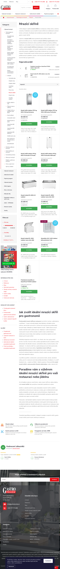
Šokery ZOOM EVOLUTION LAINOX (10, 54)
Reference (11, 1)
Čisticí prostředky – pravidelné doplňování (9, 347)
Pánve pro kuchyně (10, 157)
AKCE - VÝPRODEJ (8, 203)
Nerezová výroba (8, 206)
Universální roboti (11, 118)
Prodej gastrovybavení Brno (9, 309)
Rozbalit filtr (8, 240)
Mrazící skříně (12, 92)
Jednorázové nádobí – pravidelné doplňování (9, 343)
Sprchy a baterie (9, 166)
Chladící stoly (12, 81)
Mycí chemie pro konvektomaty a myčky (11, 140)
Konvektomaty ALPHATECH (10, 67)
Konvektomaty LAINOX (10, 36)
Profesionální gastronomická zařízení (10, 313)
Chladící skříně (12, 83)
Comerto (57, 566)
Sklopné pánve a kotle (11, 121)
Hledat (36, 7)
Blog (17, 1)
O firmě (5, 1)
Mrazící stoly (11, 95)
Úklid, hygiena (7, 186)
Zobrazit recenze (16, 448)
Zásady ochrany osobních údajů (33, 510)
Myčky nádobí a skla (10, 103)
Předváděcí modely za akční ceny (9, 198)
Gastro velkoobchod (9, 317)
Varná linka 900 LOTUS (10, 125)
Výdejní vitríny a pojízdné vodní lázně (10, 111)
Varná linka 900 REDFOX (10, 132)
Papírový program (8, 178)
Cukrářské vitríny (11, 86)
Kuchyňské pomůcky (10, 154)
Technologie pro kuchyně (9, 33)
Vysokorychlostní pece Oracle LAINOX (11, 59)
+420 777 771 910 (54, 2)
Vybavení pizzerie (8, 182)
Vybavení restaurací (8, 171)
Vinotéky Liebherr (11, 98)
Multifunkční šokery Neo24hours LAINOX (10, 48)
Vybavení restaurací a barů (9, 337)
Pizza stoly (11, 90)
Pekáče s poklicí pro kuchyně (10, 160)
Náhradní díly (7, 193)
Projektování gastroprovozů (7, 332)
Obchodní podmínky (9, 287)
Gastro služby (7, 293)
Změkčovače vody (11, 136)
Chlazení (9, 75)
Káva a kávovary (8, 190)
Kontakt (6, 296)
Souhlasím (48, 561)
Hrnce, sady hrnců (10, 164)
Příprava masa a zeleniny (10, 107)
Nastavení (11, 566)
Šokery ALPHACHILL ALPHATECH (10, 72)
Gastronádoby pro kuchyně (10, 151)
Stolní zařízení (10, 115)
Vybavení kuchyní (8, 29)
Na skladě (7, 236)
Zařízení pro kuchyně (9, 340)
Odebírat (54, 479)
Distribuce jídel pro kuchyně (10, 147)
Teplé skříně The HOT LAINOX (11, 63)
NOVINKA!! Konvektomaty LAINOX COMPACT (10, 41)
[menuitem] (7, 14)
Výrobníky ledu (12, 78)
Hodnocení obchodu (9, 298)
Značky (6, 210)
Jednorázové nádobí (8, 174)
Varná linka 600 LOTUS (10, 129)
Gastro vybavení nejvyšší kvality (10, 320)
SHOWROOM (10, 143)
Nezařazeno (6, 542)
